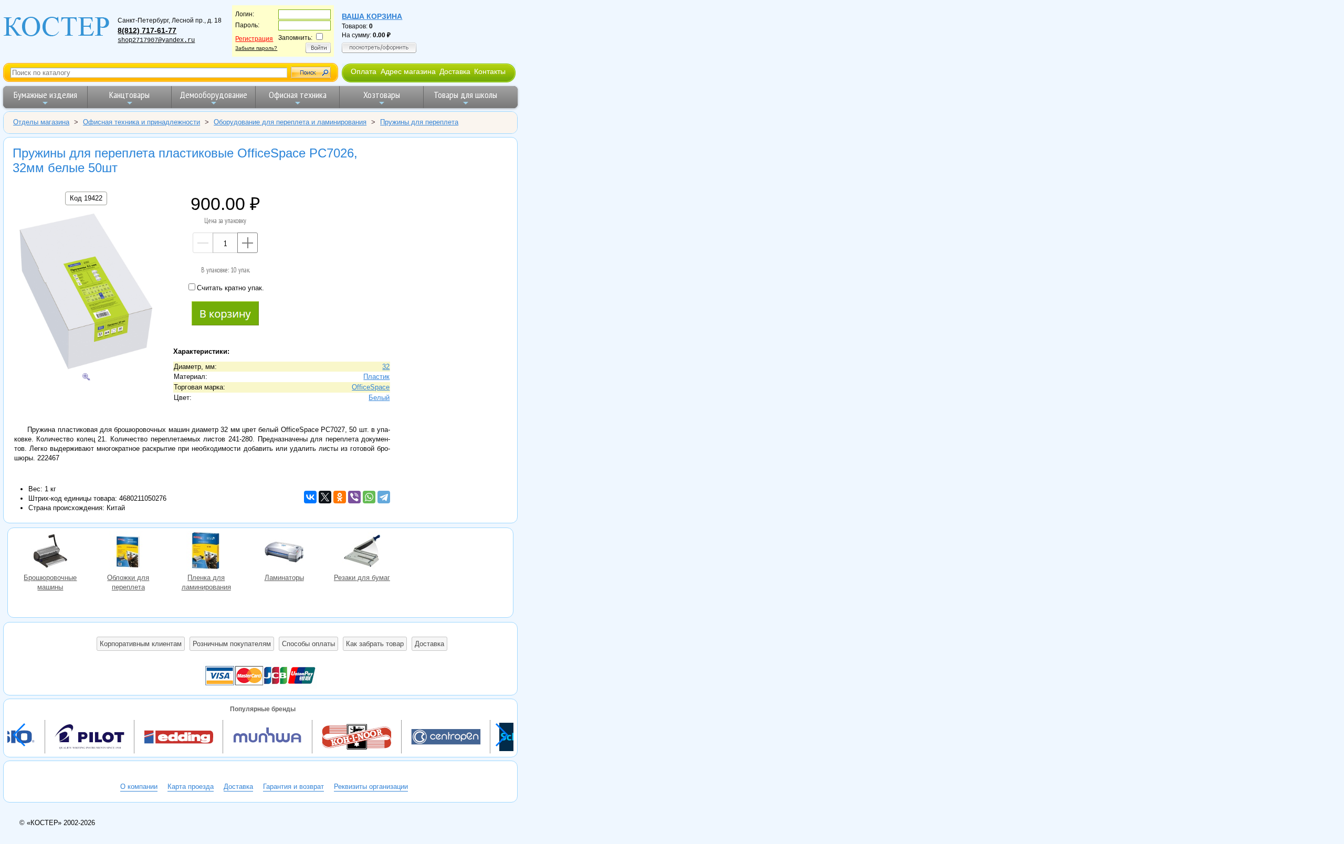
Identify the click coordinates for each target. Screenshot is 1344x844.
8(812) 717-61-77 (147, 30)
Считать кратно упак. (230, 288)
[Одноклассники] (339, 497)
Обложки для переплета (128, 552)
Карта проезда (190, 786)
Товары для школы (465, 95)
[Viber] (354, 497)
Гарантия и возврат (293, 786)
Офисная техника (298, 95)
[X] (325, 497)
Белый (379, 398)
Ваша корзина (372, 16)
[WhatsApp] (369, 497)
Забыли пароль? (256, 48)
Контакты (490, 71)
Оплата (363, 71)
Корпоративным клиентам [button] (141, 644)
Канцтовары (129, 95)
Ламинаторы (284, 552)
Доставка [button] (429, 644)
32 (386, 367)
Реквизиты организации (371, 786)
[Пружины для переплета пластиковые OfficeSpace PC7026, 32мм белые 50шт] (86, 293)
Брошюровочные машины (50, 552)
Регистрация (254, 39)
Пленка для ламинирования (206, 552)
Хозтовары (381, 95)
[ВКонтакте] (310, 497)
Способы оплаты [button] (308, 644)
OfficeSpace (371, 387)
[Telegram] (383, 497)
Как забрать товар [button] (375, 644)
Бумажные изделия (45, 95)
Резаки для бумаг (362, 552)
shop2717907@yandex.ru (156, 40)
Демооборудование (213, 95)
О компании (139, 786)
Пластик (376, 377)
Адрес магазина (408, 71)
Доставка (454, 71)
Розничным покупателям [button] (232, 644)
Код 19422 (86, 198)
